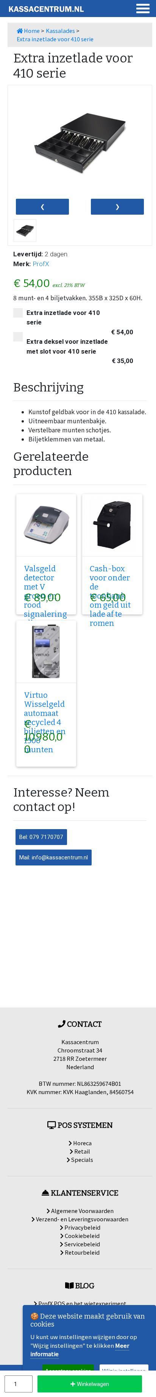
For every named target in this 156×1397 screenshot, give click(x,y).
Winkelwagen (92, 1384)
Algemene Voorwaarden (82, 1211)
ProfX (41, 264)
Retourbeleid (82, 1252)
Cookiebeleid (82, 1236)
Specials (81, 1159)
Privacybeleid (81, 1227)
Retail (81, 1151)
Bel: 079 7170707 (41, 836)
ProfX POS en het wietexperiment (81, 1303)
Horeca (82, 1143)
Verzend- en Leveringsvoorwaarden (81, 1219)
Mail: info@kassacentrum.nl (53, 857)
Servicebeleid (81, 1244)
